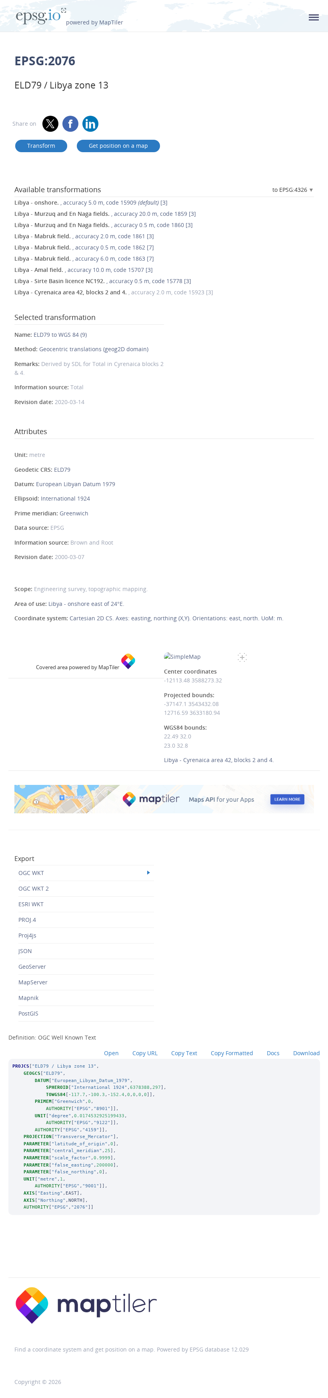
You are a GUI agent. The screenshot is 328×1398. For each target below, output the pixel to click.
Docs (273, 1053)
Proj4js (27, 935)
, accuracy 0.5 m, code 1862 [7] (84, 247)
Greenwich (74, 513)
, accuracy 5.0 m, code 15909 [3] (91, 202)
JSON (25, 951)
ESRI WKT (31, 904)
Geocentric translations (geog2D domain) (93, 349)
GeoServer (32, 966)
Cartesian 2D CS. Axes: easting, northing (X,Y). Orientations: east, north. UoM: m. (177, 618)
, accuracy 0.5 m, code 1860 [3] (103, 225)
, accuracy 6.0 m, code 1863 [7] (84, 258)
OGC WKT (31, 873)
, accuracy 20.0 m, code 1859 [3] (105, 213)
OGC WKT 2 (33, 888)
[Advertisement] (164, 1257)
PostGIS (28, 1013)
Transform (41, 145)
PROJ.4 (27, 919)
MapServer (33, 982)
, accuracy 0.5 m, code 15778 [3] (102, 281)
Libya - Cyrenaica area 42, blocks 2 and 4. (219, 760)
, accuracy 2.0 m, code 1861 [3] (84, 236)
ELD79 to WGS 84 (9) (60, 334)
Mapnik (28, 998)
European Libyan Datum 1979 (75, 484)
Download (306, 1053)
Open (111, 1053)
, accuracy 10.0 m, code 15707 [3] (83, 270)
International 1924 (65, 498)
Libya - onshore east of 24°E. (86, 603)
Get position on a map (118, 145)
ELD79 (62, 469)
